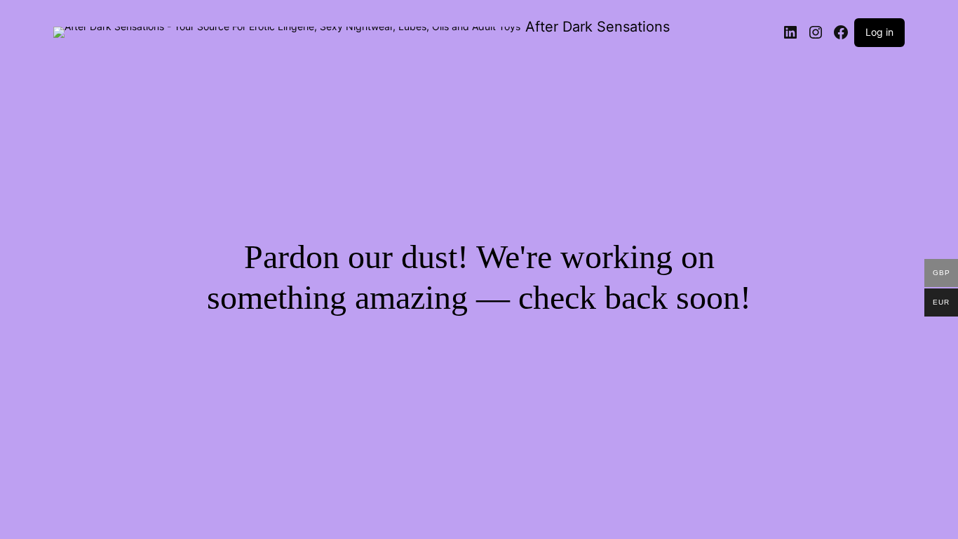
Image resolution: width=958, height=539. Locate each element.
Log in (879, 32)
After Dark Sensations (597, 26)
